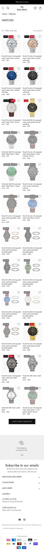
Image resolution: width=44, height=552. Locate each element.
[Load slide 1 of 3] (20, 455)
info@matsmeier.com (9, 507)
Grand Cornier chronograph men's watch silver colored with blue (11, 90)
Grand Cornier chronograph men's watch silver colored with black (32, 90)
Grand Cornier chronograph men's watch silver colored (11, 57)
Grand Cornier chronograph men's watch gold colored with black (32, 346)
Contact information (9, 528)
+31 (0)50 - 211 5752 (9, 499)
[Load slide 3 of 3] (23, 455)
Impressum (19, 528)
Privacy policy (16, 525)
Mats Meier (24, 536)
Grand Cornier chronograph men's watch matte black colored (32, 186)
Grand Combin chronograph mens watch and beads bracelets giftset (11, 250)
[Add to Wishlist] (18, 36)
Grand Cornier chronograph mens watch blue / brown (32, 217)
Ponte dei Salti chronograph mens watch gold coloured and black (32, 122)
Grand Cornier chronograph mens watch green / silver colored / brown (32, 154)
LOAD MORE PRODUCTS (22, 421)
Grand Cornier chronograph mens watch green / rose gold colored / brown (32, 410)
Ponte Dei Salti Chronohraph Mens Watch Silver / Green (11, 185)
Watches (12, 14)
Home (4, 14)
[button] (2, 8)
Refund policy (6, 525)
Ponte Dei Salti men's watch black (32, 377)
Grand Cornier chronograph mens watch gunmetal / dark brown (11, 218)
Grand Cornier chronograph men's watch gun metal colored (11, 378)
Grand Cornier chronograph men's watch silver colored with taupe (32, 58)
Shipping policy (36, 525)
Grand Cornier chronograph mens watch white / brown (11, 121)
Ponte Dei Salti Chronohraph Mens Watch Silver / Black (11, 153)
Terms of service (26, 525)
